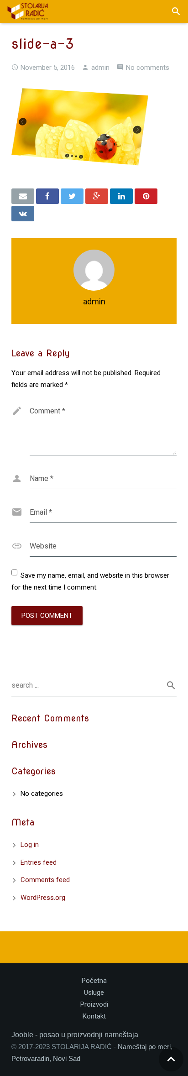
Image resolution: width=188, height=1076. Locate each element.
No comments (147, 67)
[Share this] (47, 196)
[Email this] (22, 196)
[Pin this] (146, 196)
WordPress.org (43, 897)
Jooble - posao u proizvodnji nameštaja (74, 1035)
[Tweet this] (72, 196)
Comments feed (45, 880)
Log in (30, 845)
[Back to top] (171, 1059)
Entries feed (39, 862)
